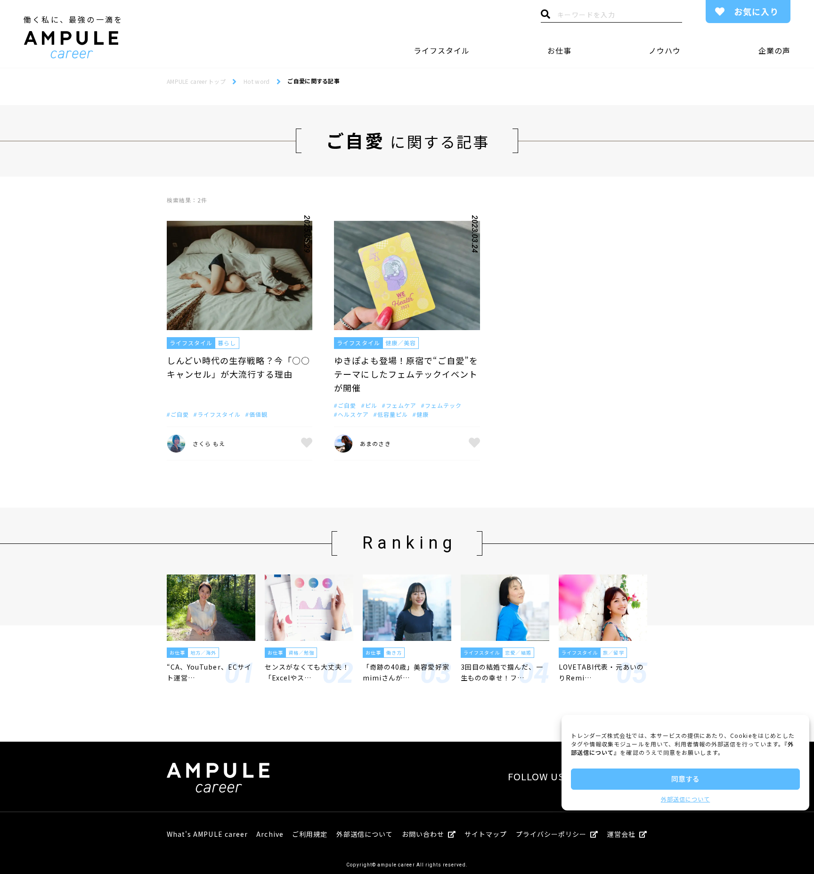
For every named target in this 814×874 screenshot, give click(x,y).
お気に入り (756, 11)
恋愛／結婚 (518, 652)
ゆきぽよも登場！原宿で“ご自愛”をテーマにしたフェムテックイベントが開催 (406, 374)
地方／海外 (203, 652)
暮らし (227, 343)
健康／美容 (400, 343)
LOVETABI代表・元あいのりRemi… (601, 672)
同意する (685, 779)
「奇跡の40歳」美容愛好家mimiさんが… (406, 672)
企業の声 (774, 50)
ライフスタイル (442, 50)
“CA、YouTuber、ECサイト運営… (209, 672)
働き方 (394, 652)
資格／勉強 (301, 652)
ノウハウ (665, 50)
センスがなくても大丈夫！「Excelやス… (307, 672)
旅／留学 (613, 652)
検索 (545, 16)
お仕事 (559, 50)
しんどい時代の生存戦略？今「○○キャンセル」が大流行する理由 (238, 367)
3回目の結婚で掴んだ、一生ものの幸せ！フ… (502, 672)
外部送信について (685, 799)
